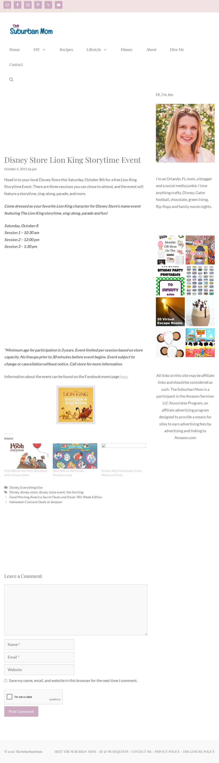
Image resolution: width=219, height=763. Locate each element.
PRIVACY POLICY (167, 751)
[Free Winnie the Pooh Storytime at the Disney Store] (26, 456)
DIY (37, 49)
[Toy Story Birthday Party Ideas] (200, 343)
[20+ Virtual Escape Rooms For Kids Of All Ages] (170, 312)
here (123, 376)
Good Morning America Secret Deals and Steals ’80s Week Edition (55, 497)
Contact (16, 64)
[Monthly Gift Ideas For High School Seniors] (170, 250)
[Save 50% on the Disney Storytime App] (75, 456)
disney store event (52, 492)
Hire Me (177, 49)
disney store (29, 492)
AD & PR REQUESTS (113, 751)
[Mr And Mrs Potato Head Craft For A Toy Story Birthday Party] (200, 250)
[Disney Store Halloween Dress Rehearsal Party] (124, 456)
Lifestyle (94, 49)
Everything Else (31, 487)
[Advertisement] (137, 28)
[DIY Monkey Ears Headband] (170, 343)
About (151, 49)
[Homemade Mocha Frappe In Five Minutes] (200, 312)
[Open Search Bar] (11, 79)
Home (14, 49)
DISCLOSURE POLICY (199, 751)
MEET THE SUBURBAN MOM (75, 751)
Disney (127, 49)
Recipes (66, 49)
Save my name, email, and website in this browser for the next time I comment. (73, 680)
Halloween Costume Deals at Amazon (35, 502)
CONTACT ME (142, 751)
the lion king (74, 492)
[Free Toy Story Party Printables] (170, 281)
